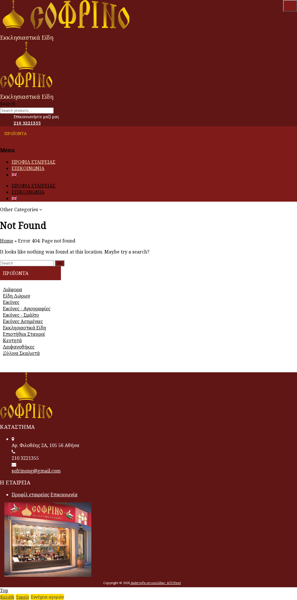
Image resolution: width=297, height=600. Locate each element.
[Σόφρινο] (67, 27)
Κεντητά (12, 340)
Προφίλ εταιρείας (30, 494)
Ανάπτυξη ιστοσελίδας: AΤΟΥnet (155, 583)
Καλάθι (7, 597)
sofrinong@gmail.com (36, 471)
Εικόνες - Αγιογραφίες (26, 308)
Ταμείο (22, 597)
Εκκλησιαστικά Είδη (24, 327)
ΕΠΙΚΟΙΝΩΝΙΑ (28, 168)
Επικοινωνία (63, 494)
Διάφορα (12, 289)
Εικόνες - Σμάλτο (21, 315)
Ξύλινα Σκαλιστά (21, 353)
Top (4, 590)
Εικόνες (11, 302)
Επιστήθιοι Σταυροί (24, 334)
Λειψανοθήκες (19, 347)
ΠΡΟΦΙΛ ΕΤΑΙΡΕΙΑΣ (33, 162)
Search (290, 6)
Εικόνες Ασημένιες (23, 321)
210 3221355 (27, 123)
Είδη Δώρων (16, 296)
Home (6, 241)
